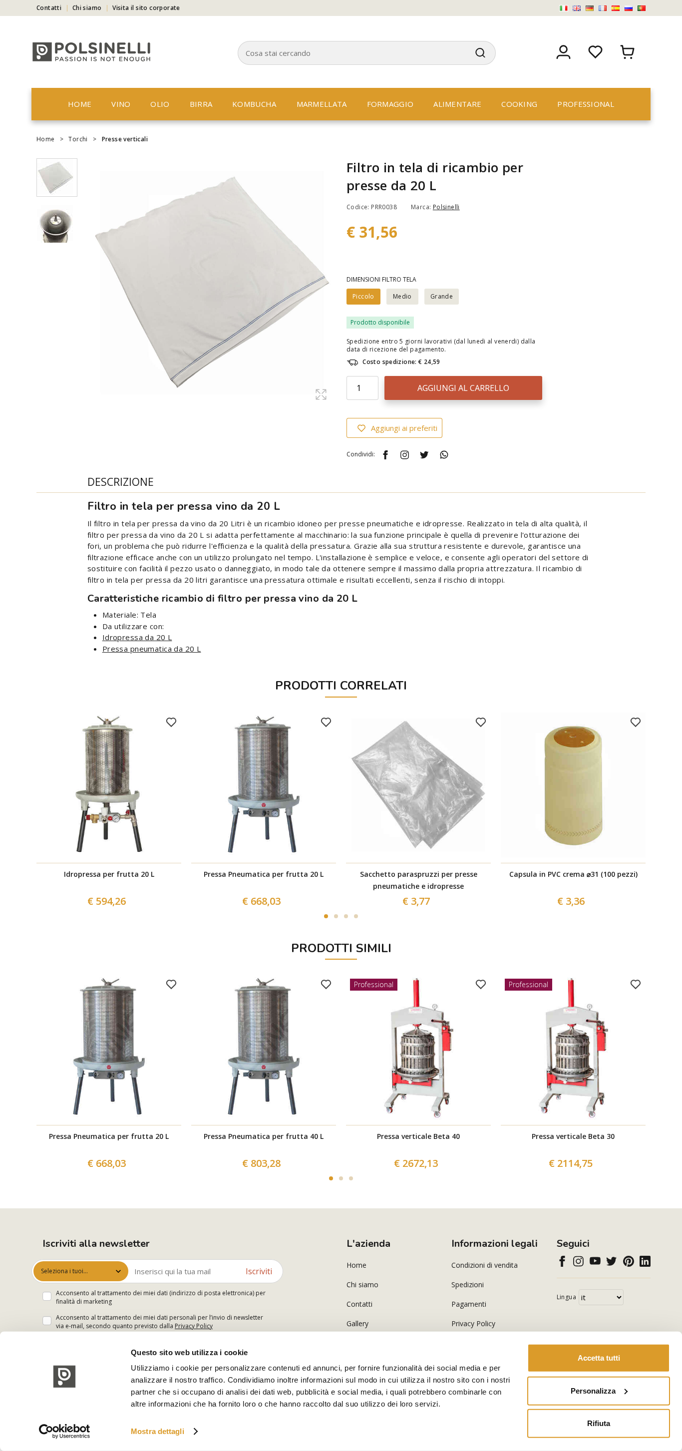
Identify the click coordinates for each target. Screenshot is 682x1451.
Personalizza (593, 1390)
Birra (201, 104)
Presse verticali (125, 139)
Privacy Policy (194, 1326)
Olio (159, 104)
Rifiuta (598, 1423)
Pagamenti (468, 1304)
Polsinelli (446, 207)
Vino (120, 104)
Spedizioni (467, 1284)
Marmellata (322, 104)
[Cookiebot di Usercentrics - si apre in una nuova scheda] (64, 1431)
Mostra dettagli (157, 1431)
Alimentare (457, 104)
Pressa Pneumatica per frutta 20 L (264, 874)
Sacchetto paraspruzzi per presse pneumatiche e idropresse (418, 880)
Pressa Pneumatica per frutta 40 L (264, 1136)
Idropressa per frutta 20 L (109, 874)
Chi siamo (87, 7)
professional (585, 104)
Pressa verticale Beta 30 (573, 1136)
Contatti (48, 7)
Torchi (77, 139)
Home (79, 104)
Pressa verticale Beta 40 (418, 1136)
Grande (441, 296)
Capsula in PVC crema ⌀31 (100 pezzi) (573, 874)
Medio (402, 296)
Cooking (519, 104)
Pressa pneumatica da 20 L (151, 649)
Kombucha (254, 104)
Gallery (357, 1323)
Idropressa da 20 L (137, 637)
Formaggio (390, 104)
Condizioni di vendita (484, 1265)
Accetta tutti (599, 1358)
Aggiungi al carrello (463, 387)
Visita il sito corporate (146, 7)
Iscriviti (259, 1271)
